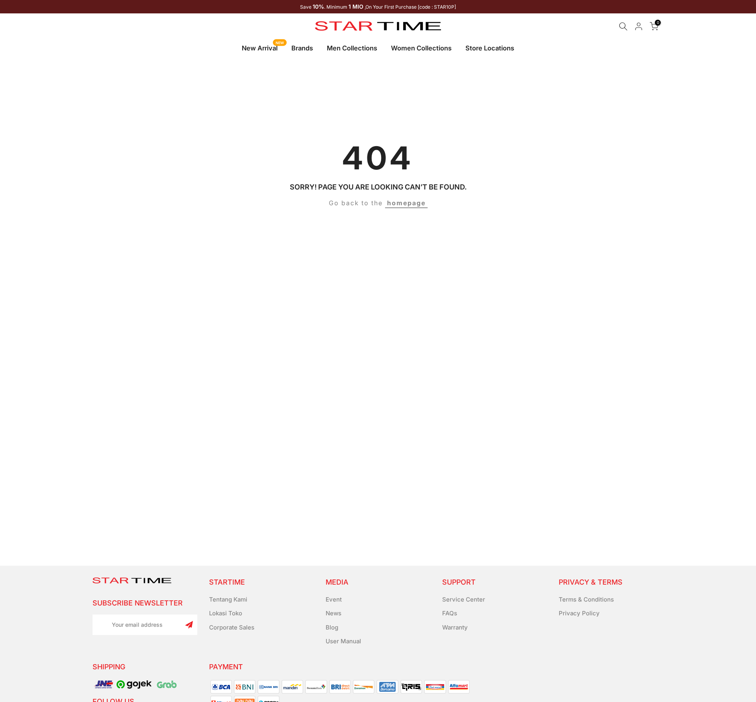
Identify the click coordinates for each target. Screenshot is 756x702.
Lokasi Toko (225, 613)
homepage (406, 203)
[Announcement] (378, 6)
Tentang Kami (228, 599)
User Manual (343, 641)
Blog (332, 627)
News (333, 613)
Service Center (463, 599)
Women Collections (421, 48)
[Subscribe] (189, 625)
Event (334, 599)
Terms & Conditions (586, 599)
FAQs (449, 613)
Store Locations (489, 48)
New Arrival (263, 47)
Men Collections (352, 48)
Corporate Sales (231, 627)
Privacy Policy (579, 613)
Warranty (455, 627)
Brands (302, 48)
